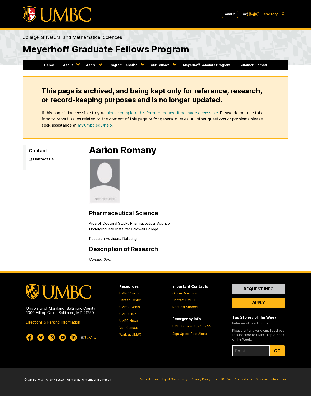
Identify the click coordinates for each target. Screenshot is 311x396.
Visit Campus (128, 327)
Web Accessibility (239, 379)
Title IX (219, 379)
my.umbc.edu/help (95, 125)
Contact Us (43, 159)
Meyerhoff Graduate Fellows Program (106, 49)
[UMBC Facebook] (30, 337)
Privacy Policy (200, 379)
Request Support (185, 307)
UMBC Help (128, 314)
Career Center (130, 300)
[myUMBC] (251, 14)
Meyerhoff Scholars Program (206, 65)
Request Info (259, 288)
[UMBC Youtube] (63, 337)
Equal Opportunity (174, 379)
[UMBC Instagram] (52, 337)
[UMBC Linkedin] (74, 337)
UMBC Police (182, 326)
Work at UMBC (130, 334)
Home (49, 65)
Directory (270, 14)
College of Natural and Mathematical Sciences (72, 37)
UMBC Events (129, 307)
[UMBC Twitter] (41, 337)
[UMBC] (56, 14)
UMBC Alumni (129, 293)
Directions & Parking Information (53, 322)
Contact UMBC (183, 300)
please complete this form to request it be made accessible (162, 112)
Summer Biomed (253, 65)
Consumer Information (271, 379)
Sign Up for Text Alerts (189, 334)
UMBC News (128, 321)
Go (277, 351)
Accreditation (149, 379)
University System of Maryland (62, 379)
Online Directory (184, 293)
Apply (230, 14)
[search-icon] (283, 14)
